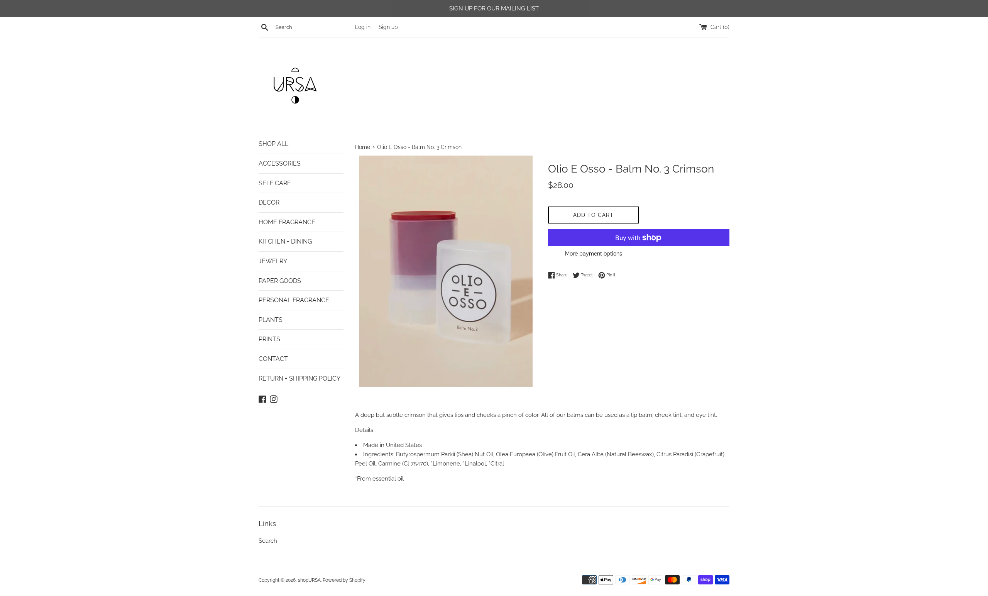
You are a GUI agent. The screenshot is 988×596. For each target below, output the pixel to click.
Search (268, 540)
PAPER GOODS (280, 280)
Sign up (388, 27)
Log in (362, 27)
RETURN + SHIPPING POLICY (299, 378)
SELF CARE (275, 183)
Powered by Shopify (344, 580)
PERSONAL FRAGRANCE (294, 300)
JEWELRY (273, 261)
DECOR (269, 202)
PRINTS (269, 339)
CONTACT (273, 358)
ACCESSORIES (280, 163)
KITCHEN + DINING (285, 241)
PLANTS (271, 319)
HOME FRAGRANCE (287, 222)
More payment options (593, 254)
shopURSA (309, 580)
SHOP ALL (273, 143)
